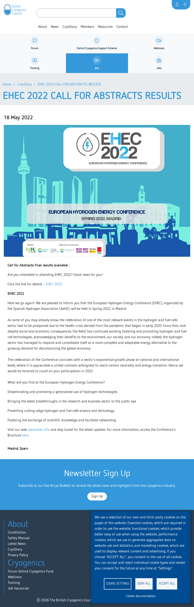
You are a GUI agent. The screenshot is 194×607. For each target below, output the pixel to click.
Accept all (167, 583)
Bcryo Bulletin (60, 486)
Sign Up (97, 496)
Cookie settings (117, 583)
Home (7, 84)
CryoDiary (69, 27)
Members (87, 27)
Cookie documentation (140, 596)
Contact (122, 27)
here (25, 435)
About (42, 27)
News (55, 27)
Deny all (144, 583)
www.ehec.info (39, 430)
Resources (105, 27)
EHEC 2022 (54, 284)
